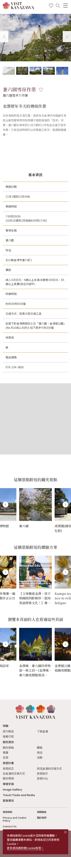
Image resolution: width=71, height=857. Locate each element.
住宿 (5, 757)
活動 (39, 757)
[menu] (65, 5)
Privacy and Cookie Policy (14, 819)
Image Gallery (12, 789)
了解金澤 (42, 731)
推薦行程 (8, 736)
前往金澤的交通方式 (49, 768)
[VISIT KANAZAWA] (18, 8)
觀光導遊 (8, 778)
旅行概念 (8, 731)
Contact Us (10, 826)
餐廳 (5, 752)
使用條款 (7, 812)
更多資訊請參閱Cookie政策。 (25, 848)
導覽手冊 (8, 784)
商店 (39, 752)
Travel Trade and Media (19, 795)
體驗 (39, 747)
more (22, 489)
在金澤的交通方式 (14, 773)
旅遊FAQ (42, 778)
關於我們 (41, 817)
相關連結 (41, 812)
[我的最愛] (51, 6)
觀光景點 (8, 747)
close (65, 832)
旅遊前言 (8, 768)
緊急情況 (8, 800)
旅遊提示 (42, 773)
